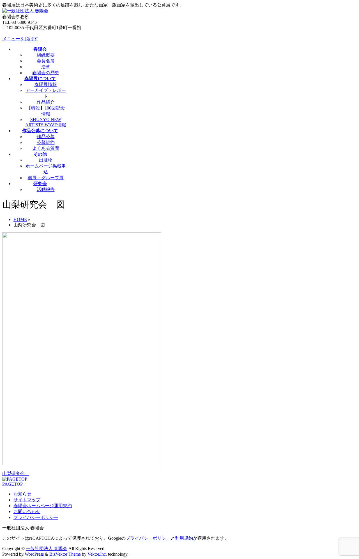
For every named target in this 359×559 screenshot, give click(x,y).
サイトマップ (26, 499)
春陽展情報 (45, 84)
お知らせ (22, 494)
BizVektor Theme (65, 554)
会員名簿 (46, 61)
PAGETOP (12, 484)
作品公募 (46, 136)
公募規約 (46, 142)
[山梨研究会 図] (81, 463)
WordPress (34, 554)
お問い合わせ (26, 511)
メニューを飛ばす (20, 38)
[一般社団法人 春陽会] (25, 10)
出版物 (45, 160)
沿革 (45, 66)
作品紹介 (46, 102)
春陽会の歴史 (45, 72)
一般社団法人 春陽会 (46, 548)
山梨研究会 (15, 473)
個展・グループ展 (46, 177)
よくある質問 (45, 148)
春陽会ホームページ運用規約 (42, 505)
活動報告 (46, 189)
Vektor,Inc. (97, 554)
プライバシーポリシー (35, 517)
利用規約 (184, 538)
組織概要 (46, 55)
